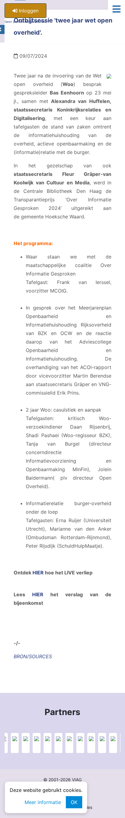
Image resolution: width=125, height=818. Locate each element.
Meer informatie (43, 802)
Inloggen (28, 11)
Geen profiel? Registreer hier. (25, 21)
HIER (38, 573)
